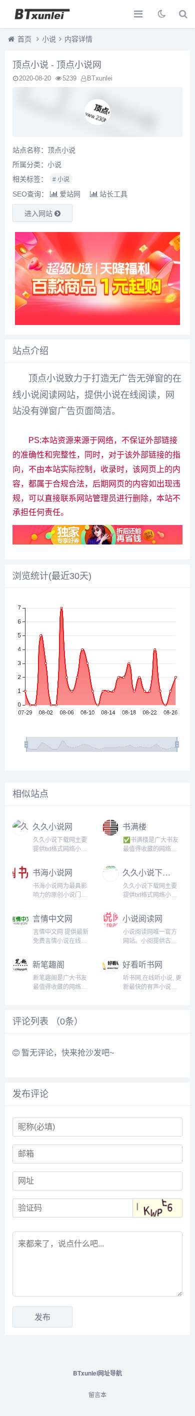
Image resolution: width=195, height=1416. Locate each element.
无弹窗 (150, 379)
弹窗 (49, 411)
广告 (127, 379)
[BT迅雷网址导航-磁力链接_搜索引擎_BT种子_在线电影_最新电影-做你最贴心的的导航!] (43, 14)
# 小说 (61, 179)
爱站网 (70, 194)
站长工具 (114, 194)
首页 (25, 39)
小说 (49, 39)
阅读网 (53, 395)
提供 (93, 395)
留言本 (97, 1395)
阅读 (147, 395)
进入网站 (39, 214)
